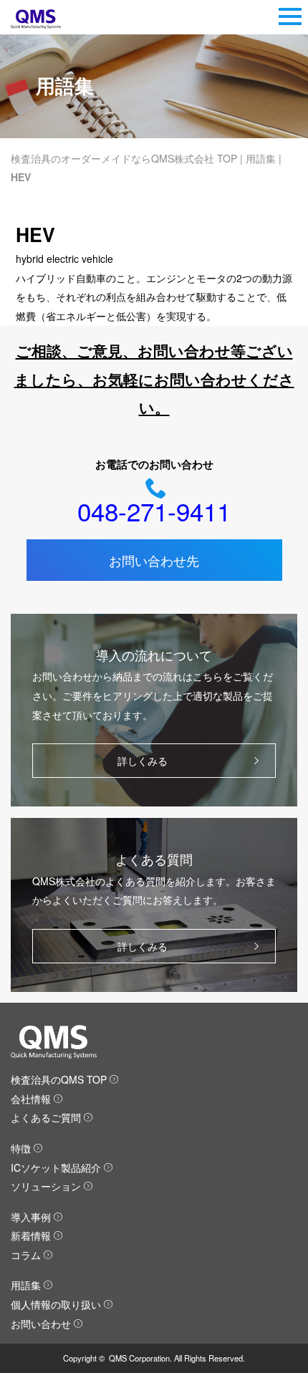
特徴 (21, 1148)
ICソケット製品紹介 (56, 1167)
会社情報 (31, 1099)
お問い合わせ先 (154, 560)
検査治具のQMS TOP (59, 1079)
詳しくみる (142, 760)
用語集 (261, 158)
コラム (26, 1255)
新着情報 (31, 1235)
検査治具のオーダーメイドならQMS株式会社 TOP (124, 158)
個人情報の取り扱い (56, 1304)
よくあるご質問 (46, 1117)
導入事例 (31, 1217)
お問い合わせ (41, 1323)
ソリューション (46, 1186)
